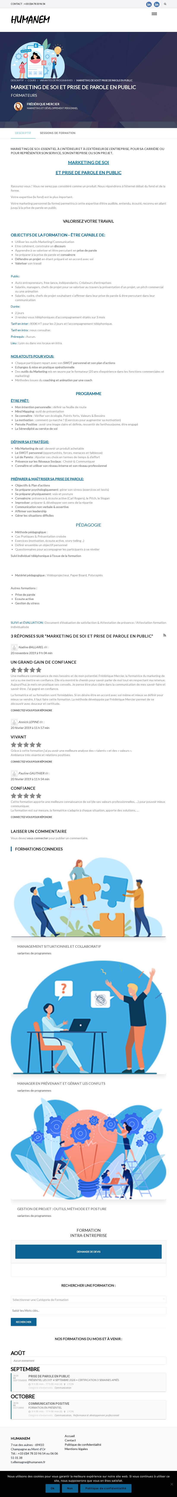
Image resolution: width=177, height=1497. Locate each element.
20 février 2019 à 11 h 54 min (30, 779)
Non (70, 1488)
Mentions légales (76, 1449)
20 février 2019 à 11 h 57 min (30, 728)
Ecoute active (24, 599)
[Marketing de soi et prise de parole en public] (38, 58)
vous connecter (37, 838)
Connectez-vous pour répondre (31, 710)
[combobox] (88, 1299)
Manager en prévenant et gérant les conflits (61, 1083)
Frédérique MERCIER (52, 105)
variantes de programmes (56, 80)
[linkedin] (149, 4)
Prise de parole (25, 594)
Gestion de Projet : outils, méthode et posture (61, 1209)
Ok (53, 1488)
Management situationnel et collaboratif (59, 946)
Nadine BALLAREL (30, 647)
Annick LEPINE (28, 722)
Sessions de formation (58, 132)
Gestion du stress (27, 603)
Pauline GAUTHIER (31, 773)
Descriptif (23, 132)
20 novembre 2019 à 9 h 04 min (31, 653)
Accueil (70, 1436)
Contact (70, 1440)
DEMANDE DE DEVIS (88, 1251)
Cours (32, 80)
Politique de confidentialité (83, 1444)
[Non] (171, 1484)
